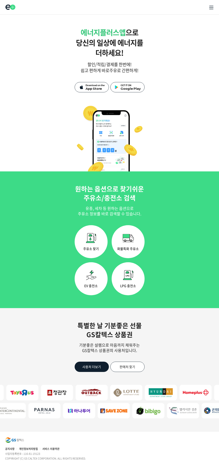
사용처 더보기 (91, 366)
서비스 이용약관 (50, 449)
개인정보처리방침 (28, 449)
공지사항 (10, 449)
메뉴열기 (211, 7)
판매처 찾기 (127, 366)
